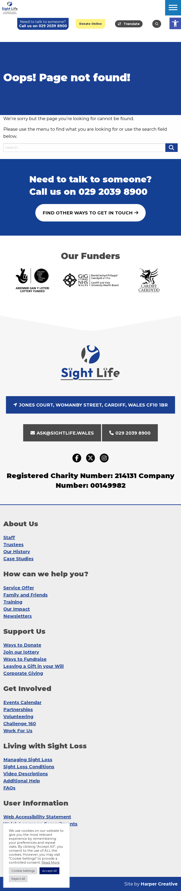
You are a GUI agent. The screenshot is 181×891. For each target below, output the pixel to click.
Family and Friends (25, 595)
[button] (175, 23)
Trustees (13, 544)
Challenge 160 (19, 723)
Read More (50, 863)
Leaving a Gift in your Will (33, 666)
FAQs (9, 788)
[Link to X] (90, 458)
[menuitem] (90, 24)
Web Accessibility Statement (37, 816)
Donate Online (90, 23)
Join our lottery (21, 652)
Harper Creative (159, 884)
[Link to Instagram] (104, 458)
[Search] (156, 24)
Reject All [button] (18, 878)
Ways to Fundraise (25, 659)
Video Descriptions (25, 773)
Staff (9, 537)
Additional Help (21, 780)
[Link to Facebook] (76, 458)
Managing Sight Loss (27, 759)
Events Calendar (22, 702)
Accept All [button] (49, 870)
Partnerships (18, 709)
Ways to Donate (22, 645)
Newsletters (17, 616)
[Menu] (173, 7)
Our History (16, 551)
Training (12, 602)
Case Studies (18, 558)
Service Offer (18, 587)
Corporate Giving (23, 673)
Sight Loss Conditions (28, 766)
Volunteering (18, 716)
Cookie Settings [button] (23, 870)
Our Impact (16, 609)
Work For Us (17, 730)
